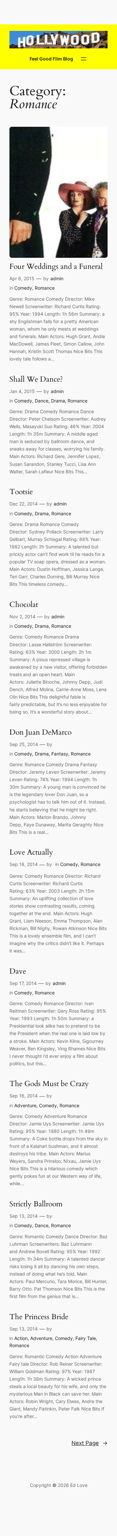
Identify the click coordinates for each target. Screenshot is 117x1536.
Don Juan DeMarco (40, 732)
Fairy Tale (85, 1338)
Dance (41, 400)
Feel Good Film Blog (51, 58)
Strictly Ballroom (35, 1204)
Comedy (23, 288)
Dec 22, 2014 (23, 503)
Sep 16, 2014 (23, 1095)
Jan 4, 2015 (22, 391)
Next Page (90, 1443)
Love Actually (31, 852)
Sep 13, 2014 (23, 1216)
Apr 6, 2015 (21, 278)
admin (56, 278)
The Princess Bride (38, 1317)
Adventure (25, 1105)
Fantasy (59, 753)
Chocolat (23, 604)
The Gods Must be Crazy (49, 1084)
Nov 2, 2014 (22, 616)
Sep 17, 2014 (23, 983)
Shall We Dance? (36, 379)
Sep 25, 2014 (23, 744)
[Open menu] (83, 59)
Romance (45, 288)
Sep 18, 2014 (23, 864)
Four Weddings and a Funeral (56, 266)
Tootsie (21, 492)
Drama (58, 400)
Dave (17, 971)
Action (21, 1338)
